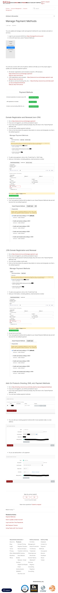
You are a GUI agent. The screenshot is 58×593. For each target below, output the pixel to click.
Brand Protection (34, 546)
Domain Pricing (22, 544)
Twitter (43, 560)
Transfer (24, 2)
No (34, 497)
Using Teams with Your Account (14, 528)
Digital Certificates (23, 564)
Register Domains (22, 546)
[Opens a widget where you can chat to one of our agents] (7, 590)
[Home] (6, 3)
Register (17, 2)
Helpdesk (43, 542)
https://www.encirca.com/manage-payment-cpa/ (40, 77)
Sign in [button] (42, 3)
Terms (11, 548)
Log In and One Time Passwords (14, 522)
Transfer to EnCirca (23, 551)
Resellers (12, 555)
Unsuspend (44, 551)
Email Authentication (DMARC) (20, 569)
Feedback (43, 555)
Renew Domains (22, 548)
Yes (26, 497)
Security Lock (21, 573)
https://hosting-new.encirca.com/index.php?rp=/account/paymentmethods (32, 387)
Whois (11, 557)
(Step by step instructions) (16, 75)
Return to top (9, 509)
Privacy (12, 551)
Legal (11, 546)
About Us (12, 542)
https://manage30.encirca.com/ (35, 36)
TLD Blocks (33, 548)
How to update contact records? (14, 519)
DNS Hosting (21, 553)
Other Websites (14, 553)
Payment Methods (10, 517)
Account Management (16, 8)
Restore (43, 553)
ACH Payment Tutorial (12, 525)
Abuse (42, 557)
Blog (11, 544)
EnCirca (7, 8)
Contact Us (44, 544)
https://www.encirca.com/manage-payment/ (20, 73)
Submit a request (45, 1)
